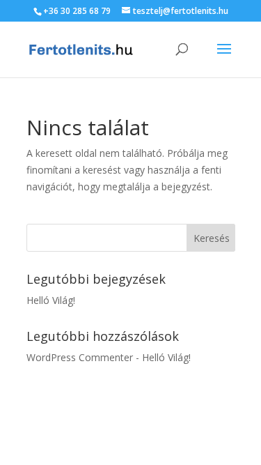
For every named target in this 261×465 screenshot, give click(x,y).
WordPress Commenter (79, 357)
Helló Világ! (50, 300)
